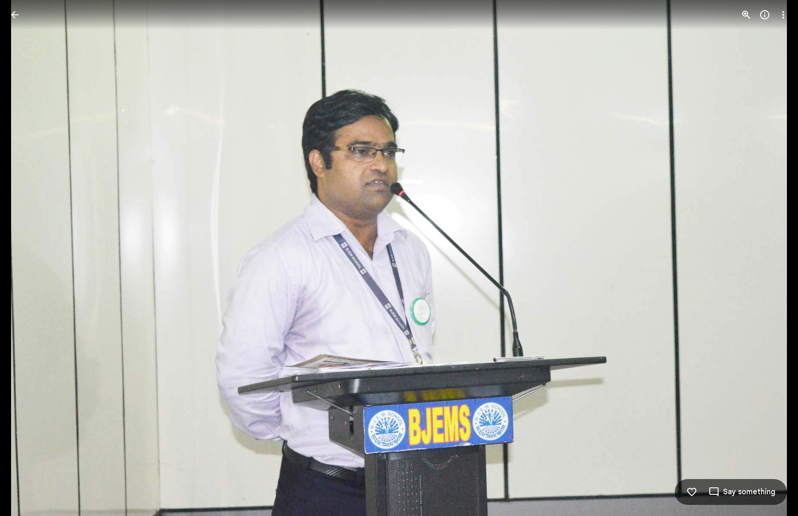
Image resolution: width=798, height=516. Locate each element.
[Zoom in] (746, 15)
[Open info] (765, 15)
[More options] (783, 15)
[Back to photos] (15, 15)
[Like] (691, 492)
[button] (26, 258)
